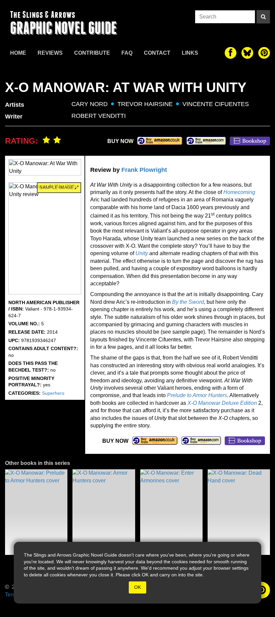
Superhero (53, 393)
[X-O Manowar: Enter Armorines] (171, 512)
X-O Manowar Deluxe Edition (222, 403)
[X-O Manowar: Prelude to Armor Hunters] (36, 512)
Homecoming (239, 192)
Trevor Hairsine (145, 104)
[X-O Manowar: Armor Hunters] (103, 512)
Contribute (92, 53)
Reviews (50, 53)
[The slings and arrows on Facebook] (230, 53)
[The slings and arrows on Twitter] (247, 53)
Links (190, 53)
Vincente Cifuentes (215, 104)
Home (18, 53)
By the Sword (188, 302)
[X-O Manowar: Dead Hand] (239, 512)
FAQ (126, 53)
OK (137, 587)
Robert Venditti (98, 115)
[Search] (263, 16)
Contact (157, 53)
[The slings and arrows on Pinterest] (264, 53)
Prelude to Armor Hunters (197, 395)
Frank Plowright (144, 170)
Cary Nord (89, 104)
